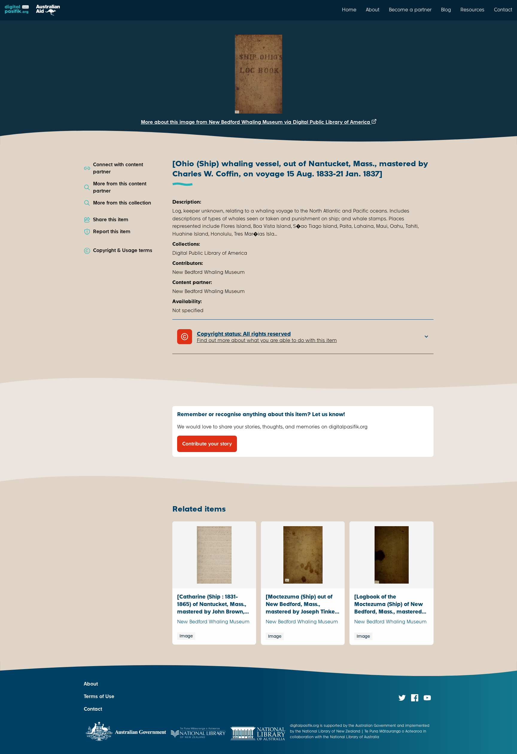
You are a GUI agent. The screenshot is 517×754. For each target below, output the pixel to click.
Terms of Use (99, 696)
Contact (503, 10)
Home (349, 10)
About (372, 10)
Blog (446, 10)
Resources (472, 10)
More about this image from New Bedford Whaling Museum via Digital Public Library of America (256, 122)
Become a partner (410, 10)
